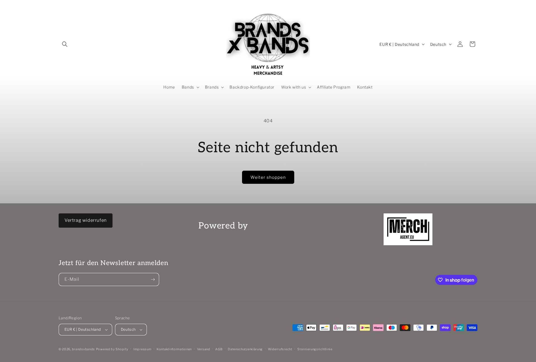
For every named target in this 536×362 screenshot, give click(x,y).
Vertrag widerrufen (85, 220)
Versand (203, 349)
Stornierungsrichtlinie (314, 349)
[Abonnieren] (153, 279)
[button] (65, 44)
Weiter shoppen (268, 177)
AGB (218, 349)
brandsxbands (83, 349)
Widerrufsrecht (280, 349)
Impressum (142, 349)
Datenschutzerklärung (245, 349)
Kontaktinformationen (174, 349)
